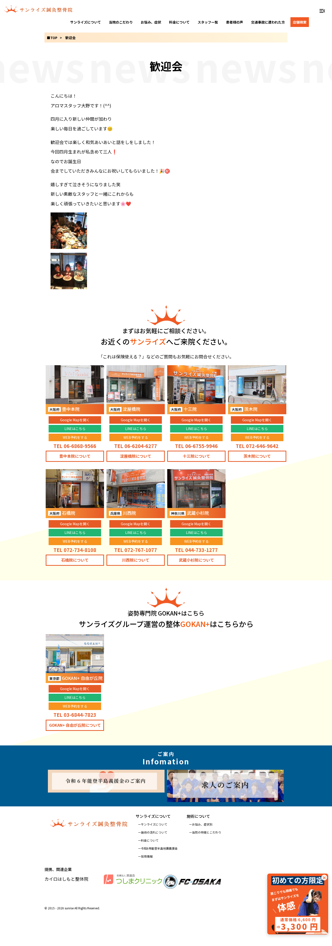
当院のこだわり (121, 22)
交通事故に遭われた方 (268, 22)
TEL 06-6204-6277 (135, 445)
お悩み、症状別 (202, 824)
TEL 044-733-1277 (196, 549)
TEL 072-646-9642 (257, 445)
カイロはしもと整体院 (66, 879)
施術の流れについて (154, 832)
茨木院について (257, 456)
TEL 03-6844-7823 (74, 714)
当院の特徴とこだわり (206, 832)
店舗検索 (299, 22)
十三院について (196, 456)
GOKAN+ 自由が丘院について (75, 725)
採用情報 (147, 856)
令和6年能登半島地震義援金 (159, 848)
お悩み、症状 (151, 22)
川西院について (135, 560)
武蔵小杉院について (196, 560)
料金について (179, 22)
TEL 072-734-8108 (74, 549)
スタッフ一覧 (208, 22)
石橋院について (74, 560)
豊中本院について (74, 456)
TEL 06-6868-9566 (74, 445)
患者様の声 (234, 22)
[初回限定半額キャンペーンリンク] (298, 904)
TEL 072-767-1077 (135, 549)
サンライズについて (85, 22)
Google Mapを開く (75, 419)
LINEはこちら (75, 428)
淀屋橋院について (135, 456)
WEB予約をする (75, 437)
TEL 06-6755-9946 (196, 445)
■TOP (52, 37)
